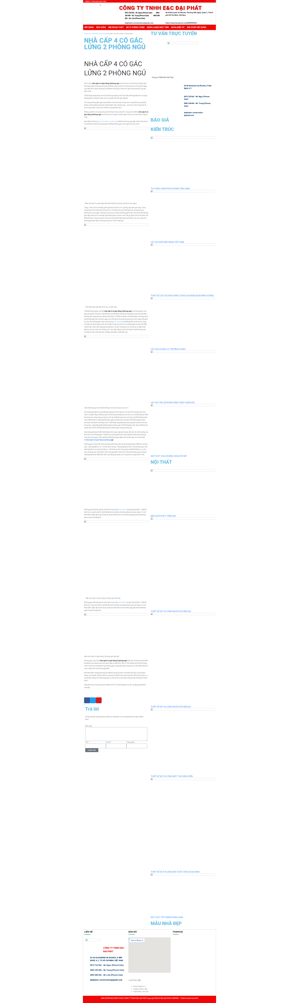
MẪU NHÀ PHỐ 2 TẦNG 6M (163, 516)
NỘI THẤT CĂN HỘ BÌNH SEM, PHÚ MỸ (169, 456)
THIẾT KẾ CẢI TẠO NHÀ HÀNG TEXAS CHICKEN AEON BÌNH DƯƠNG (182, 295)
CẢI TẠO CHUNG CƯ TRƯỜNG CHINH (168, 349)
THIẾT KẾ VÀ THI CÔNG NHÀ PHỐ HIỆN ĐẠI (171, 611)
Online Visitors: (138, 986)
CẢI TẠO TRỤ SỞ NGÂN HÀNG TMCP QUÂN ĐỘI (173, 402)
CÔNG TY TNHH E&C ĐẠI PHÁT (135, 998)
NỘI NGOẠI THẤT (116, 27)
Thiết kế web (185, 998)
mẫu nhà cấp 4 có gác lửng (107, 121)
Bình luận (88, 726)
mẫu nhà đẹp (118, 322)
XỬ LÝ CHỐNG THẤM (135, 27)
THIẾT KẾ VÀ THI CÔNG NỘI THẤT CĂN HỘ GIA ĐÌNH (175, 872)
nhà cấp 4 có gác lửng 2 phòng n (98, 440)
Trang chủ (87, 33)
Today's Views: (138, 989)
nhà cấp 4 (122, 509)
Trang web (130, 742)
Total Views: (137, 991)
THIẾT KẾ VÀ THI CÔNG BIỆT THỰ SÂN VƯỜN (172, 776)
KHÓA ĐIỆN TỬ (177, 27)
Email (108, 742)
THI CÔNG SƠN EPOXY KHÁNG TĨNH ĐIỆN (170, 188)
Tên (86, 742)
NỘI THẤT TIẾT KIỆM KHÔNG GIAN (167, 917)
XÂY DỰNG (89, 27)
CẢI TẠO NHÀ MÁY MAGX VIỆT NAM (167, 242)
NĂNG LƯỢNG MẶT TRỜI (158, 27)
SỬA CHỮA (101, 27)
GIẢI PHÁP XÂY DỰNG (196, 27)
